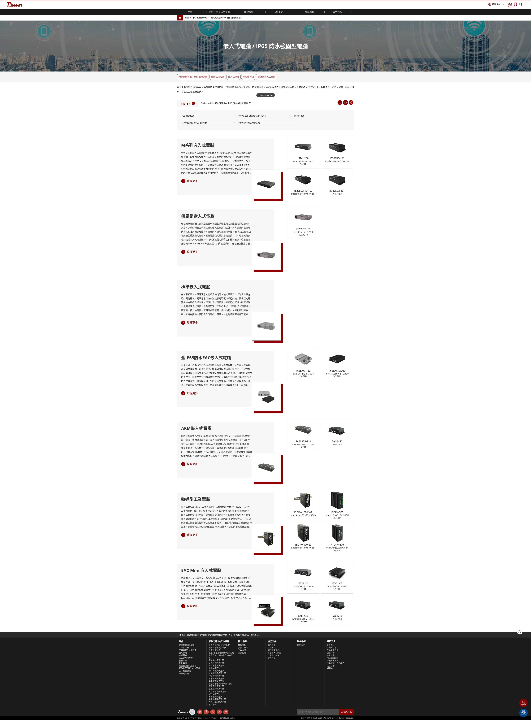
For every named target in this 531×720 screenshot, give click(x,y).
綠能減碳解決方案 (216, 689)
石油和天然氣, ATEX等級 (189, 668)
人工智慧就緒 (214, 650)
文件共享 (271, 658)
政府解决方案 (214, 694)
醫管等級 (183, 660)
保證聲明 (271, 645)
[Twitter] (212, 711)
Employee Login (227, 718)
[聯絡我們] (345, 102)
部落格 (330, 668)
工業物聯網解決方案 (217, 673)
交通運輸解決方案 (216, 663)
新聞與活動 (331, 647)
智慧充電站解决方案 (217, 702)
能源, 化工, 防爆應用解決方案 (221, 653)
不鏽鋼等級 (184, 673)
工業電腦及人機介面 (187, 650)
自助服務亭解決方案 (217, 691)
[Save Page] (340, 102)
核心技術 (331, 666)
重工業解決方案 (215, 696)
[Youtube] (226, 711)
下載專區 (271, 647)
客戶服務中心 (273, 650)
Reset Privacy (211, 718)
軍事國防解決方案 (216, 678)
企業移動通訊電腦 (187, 645)
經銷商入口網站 (274, 653)
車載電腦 (183, 655)
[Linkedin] (199, 711)
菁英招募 (242, 653)
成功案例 (212, 704)
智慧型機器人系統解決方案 (220, 683)
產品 (187, 17)
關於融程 (242, 645)
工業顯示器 (184, 647)
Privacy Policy (196, 718)
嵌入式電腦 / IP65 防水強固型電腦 (225, 17)
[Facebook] (206, 711)
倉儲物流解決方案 (216, 676)
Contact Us (182, 718)
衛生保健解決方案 (216, 686)
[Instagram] (219, 712)
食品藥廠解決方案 (216, 665)
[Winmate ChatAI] (523, 712)
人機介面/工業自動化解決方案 (221, 656)
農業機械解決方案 (216, 660)
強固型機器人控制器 (187, 666)
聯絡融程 (309, 11)
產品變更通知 (332, 650)
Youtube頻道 (332, 658)
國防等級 (183, 653)
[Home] (180, 17)
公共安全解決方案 (216, 670)
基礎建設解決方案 (216, 681)
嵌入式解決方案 (200, 17)
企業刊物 (331, 653)
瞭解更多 (192, 181)
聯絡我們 (301, 645)
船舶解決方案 (214, 668)
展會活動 (331, 655)
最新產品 (331, 645)
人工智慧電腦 (185, 671)
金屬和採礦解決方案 (217, 699)
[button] (523, 703)
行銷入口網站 (273, 655)
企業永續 (242, 650)
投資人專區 (243, 647)
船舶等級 (183, 663)
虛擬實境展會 (332, 660)
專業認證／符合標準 (335, 663)
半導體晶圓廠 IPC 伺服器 (219, 645)
